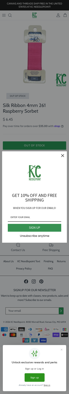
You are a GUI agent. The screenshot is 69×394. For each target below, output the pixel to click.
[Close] (62, 155)
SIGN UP (34, 228)
